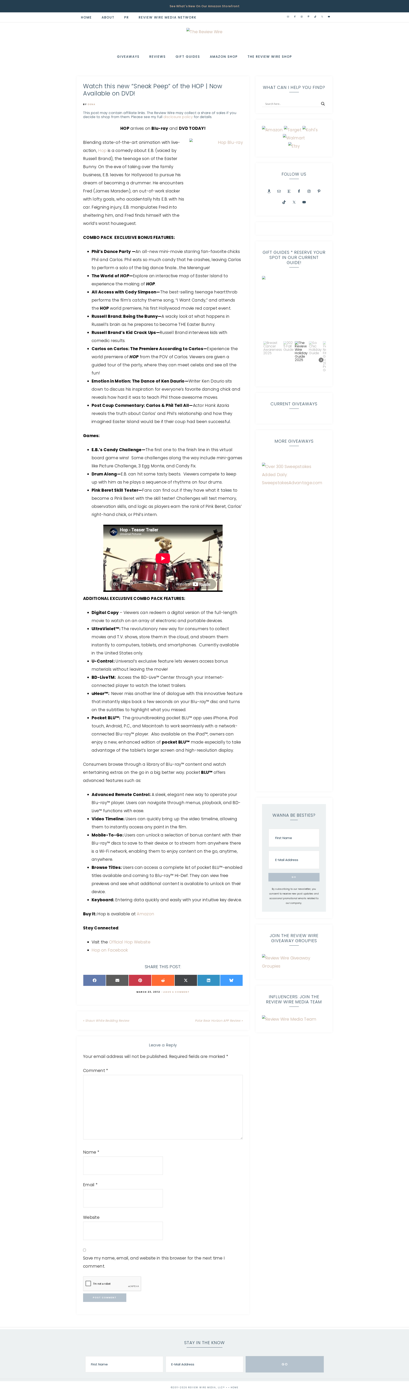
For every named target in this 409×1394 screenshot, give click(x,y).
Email (90, 1185)
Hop (102, 150)
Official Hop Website (129, 942)
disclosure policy (178, 116)
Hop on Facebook (110, 950)
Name (91, 1152)
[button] (294, 308)
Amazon (145, 914)
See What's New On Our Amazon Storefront (204, 6)
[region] (294, 328)
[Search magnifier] (323, 104)
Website (91, 1217)
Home (234, 1387)
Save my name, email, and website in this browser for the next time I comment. (154, 1262)
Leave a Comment (176, 992)
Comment (95, 1070)
